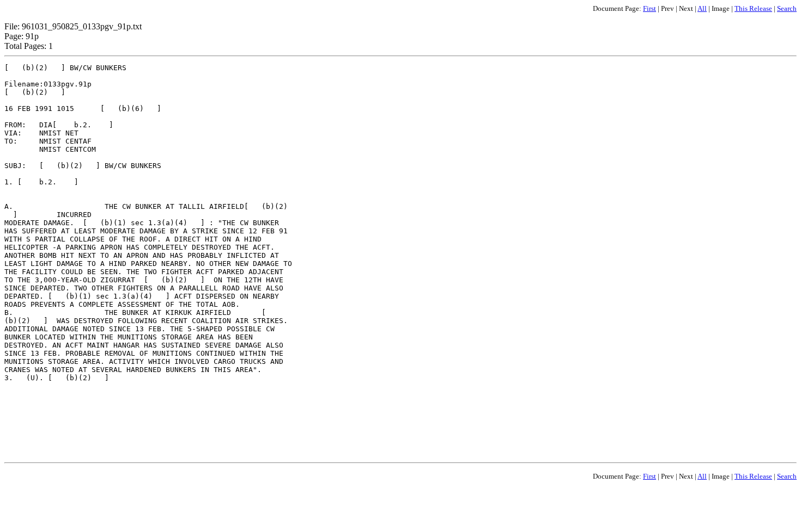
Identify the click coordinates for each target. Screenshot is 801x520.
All (702, 8)
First (649, 8)
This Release (753, 8)
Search (787, 8)
